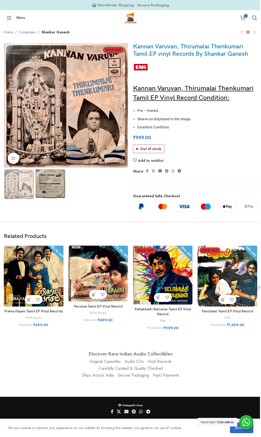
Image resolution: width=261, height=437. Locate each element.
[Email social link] (160, 171)
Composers (27, 32)
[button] (9, 105)
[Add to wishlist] (38, 299)
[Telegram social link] (179, 171)
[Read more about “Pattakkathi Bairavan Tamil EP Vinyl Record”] (158, 297)
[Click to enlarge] (13, 158)
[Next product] (254, 32)
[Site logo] (130, 17)
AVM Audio (33, 317)
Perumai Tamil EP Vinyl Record (98, 306)
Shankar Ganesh (56, 32)
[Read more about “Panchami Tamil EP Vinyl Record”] (222, 299)
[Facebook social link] (147, 171)
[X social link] (153, 171)
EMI (162, 320)
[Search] (255, 18)
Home (8, 32)
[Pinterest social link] (166, 171)
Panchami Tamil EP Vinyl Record (227, 311)
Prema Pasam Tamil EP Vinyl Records (33, 311)
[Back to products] (248, 32)
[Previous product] (242, 32)
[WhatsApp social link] (173, 171)
